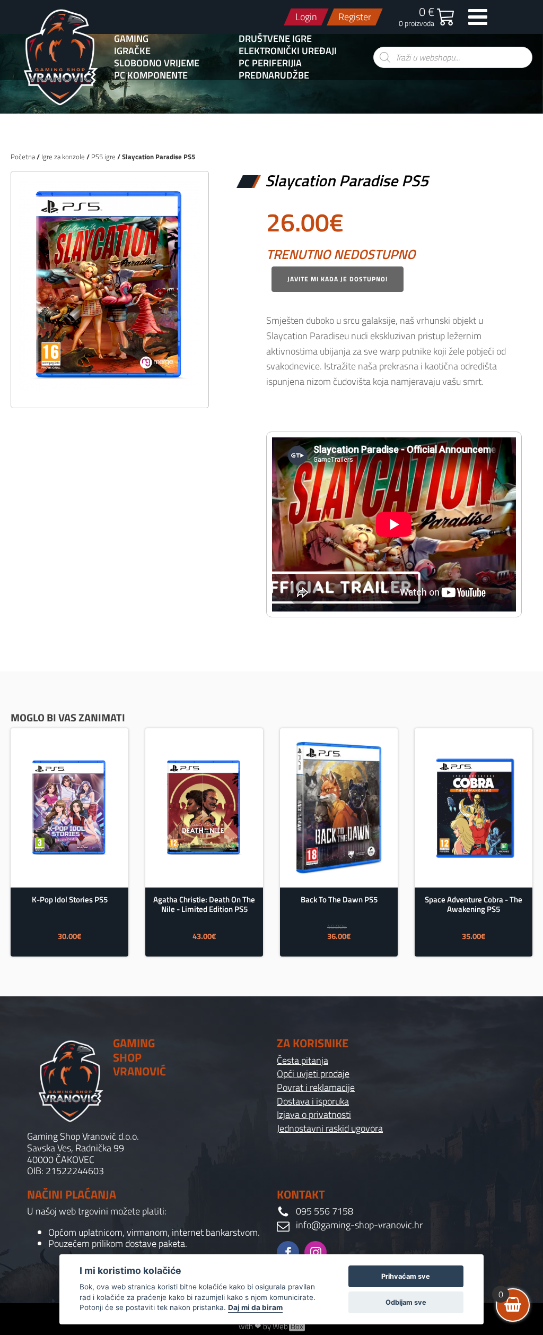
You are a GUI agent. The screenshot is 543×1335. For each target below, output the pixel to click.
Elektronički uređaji (288, 51)
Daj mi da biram (255, 1307)
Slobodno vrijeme (156, 63)
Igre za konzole (63, 156)
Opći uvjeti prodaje (313, 1074)
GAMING (131, 39)
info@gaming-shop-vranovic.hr (359, 1225)
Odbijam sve (406, 1302)
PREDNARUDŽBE (274, 75)
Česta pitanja (302, 1060)
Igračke (132, 51)
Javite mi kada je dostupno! (337, 279)
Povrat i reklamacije (316, 1087)
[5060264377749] (109, 388)
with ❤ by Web (271, 1326)
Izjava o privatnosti (314, 1115)
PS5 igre (103, 156)
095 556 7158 (324, 1211)
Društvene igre (275, 39)
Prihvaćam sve (405, 1276)
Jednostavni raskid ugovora (330, 1128)
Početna (23, 156)
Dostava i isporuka (313, 1101)
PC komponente (151, 75)
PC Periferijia (270, 63)
